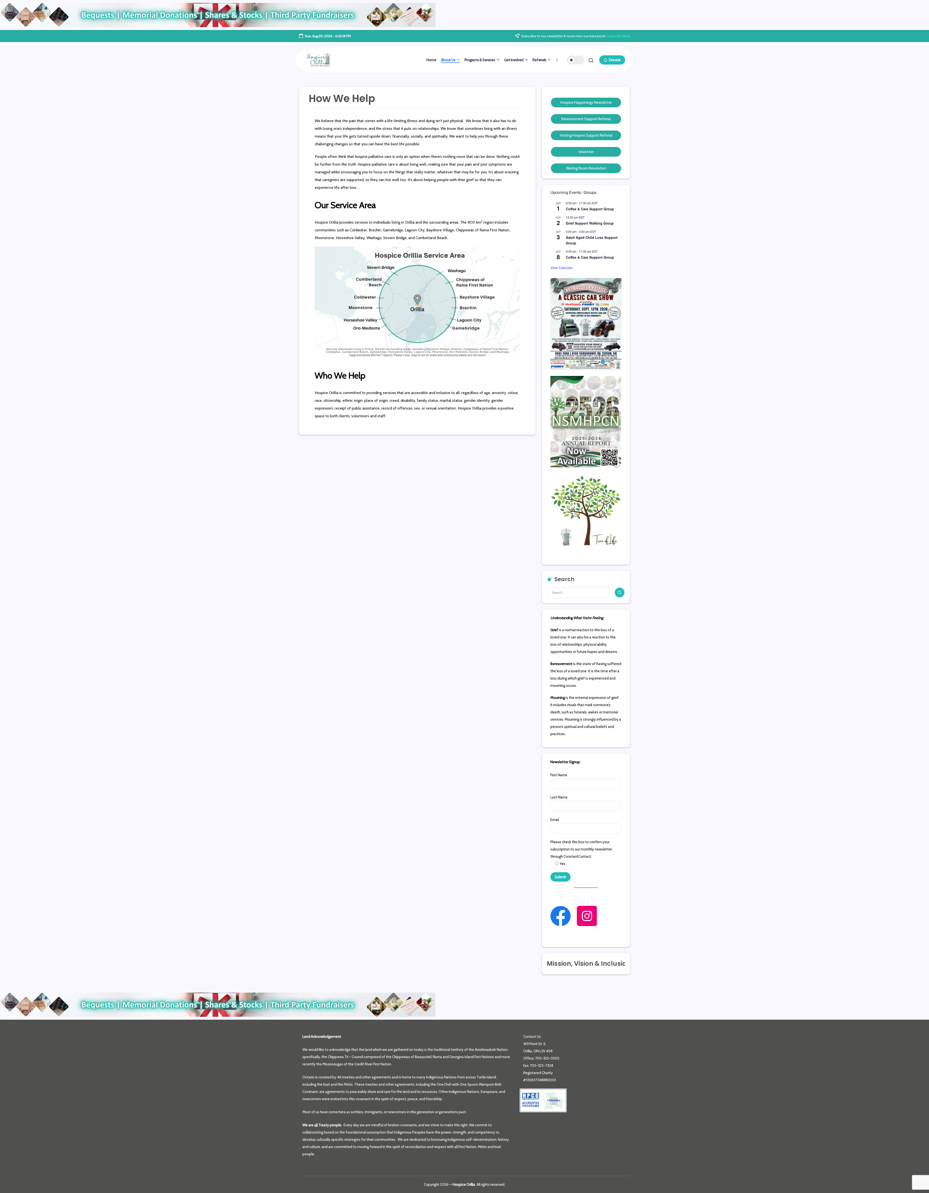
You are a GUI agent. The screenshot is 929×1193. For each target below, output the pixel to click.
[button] (575, 60)
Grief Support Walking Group (590, 223)
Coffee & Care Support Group (590, 208)
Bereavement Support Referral (586, 119)
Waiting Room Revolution (586, 168)
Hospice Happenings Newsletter (586, 102)
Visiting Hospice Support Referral (586, 135)
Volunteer (586, 152)
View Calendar (561, 267)
